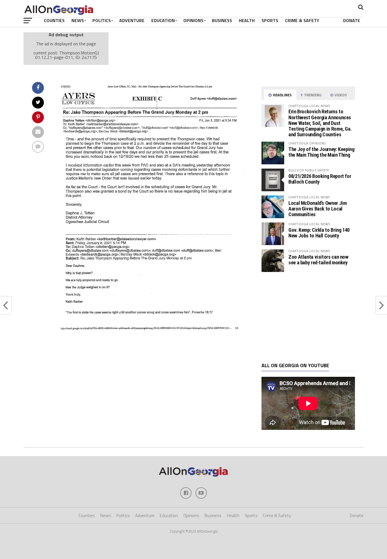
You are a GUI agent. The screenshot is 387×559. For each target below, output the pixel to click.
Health (247, 20)
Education (163, 20)
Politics (101, 20)
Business (222, 20)
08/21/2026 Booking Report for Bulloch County (319, 179)
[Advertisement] (308, 317)
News (77, 20)
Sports (269, 20)
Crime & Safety (302, 20)
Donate (351, 20)
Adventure (131, 20)
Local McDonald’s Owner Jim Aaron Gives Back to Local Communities (317, 208)
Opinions (193, 20)
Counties (54, 20)
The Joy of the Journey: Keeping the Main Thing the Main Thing (321, 152)
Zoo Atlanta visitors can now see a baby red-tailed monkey (318, 259)
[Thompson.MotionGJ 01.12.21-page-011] (149, 333)
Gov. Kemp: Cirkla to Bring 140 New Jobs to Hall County (319, 233)
